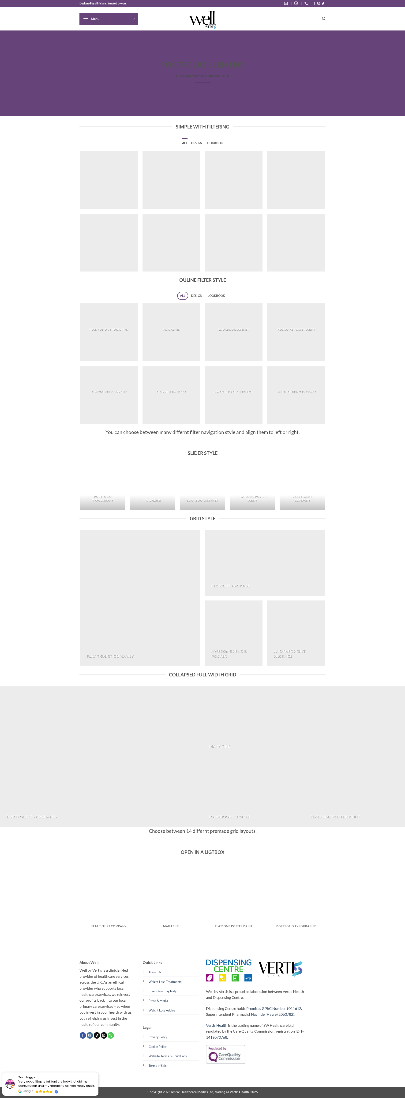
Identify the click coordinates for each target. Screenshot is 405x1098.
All (185, 143)
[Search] (324, 18)
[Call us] (111, 1035)
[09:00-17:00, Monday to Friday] (296, 3)
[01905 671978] (306, 3)
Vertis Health (216, 1025)
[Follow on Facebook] (314, 3)
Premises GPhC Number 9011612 (273, 1008)
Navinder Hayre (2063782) (272, 1014)
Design (196, 143)
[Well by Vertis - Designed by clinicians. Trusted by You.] (202, 18)
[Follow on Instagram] (318, 3)
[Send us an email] (104, 1035)
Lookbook (214, 143)
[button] (108, 19)
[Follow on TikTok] (323, 3)
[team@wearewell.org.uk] (286, 3)
